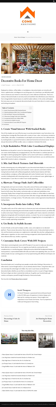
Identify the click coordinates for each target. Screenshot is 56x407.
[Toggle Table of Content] (29, 108)
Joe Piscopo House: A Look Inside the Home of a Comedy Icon (17, 363)
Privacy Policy (52, 404)
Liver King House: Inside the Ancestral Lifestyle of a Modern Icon (18, 357)
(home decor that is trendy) (19, 279)
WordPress (45, 404)
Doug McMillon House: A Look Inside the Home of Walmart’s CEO (18, 366)
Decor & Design (6, 76)
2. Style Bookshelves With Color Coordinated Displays (17, 112)
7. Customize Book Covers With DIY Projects (14, 122)
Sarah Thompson (6, 85)
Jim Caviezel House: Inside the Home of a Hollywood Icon (16, 387)
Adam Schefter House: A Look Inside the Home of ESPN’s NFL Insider (19, 390)
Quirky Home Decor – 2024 (9, 342)
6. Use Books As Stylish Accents (11, 120)
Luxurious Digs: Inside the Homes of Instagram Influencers (46, 344)
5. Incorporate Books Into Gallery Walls (13, 118)
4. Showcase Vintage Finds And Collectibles (14, 116)
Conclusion (6, 124)
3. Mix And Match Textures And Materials (14, 114)
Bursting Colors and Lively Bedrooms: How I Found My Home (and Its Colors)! (28, 338)
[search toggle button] (53, 1)
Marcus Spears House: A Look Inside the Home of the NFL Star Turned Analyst (22, 354)
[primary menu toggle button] (28, 32)
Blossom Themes (33, 404)
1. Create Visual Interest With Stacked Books (14, 110)
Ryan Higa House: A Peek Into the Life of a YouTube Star (16, 360)
